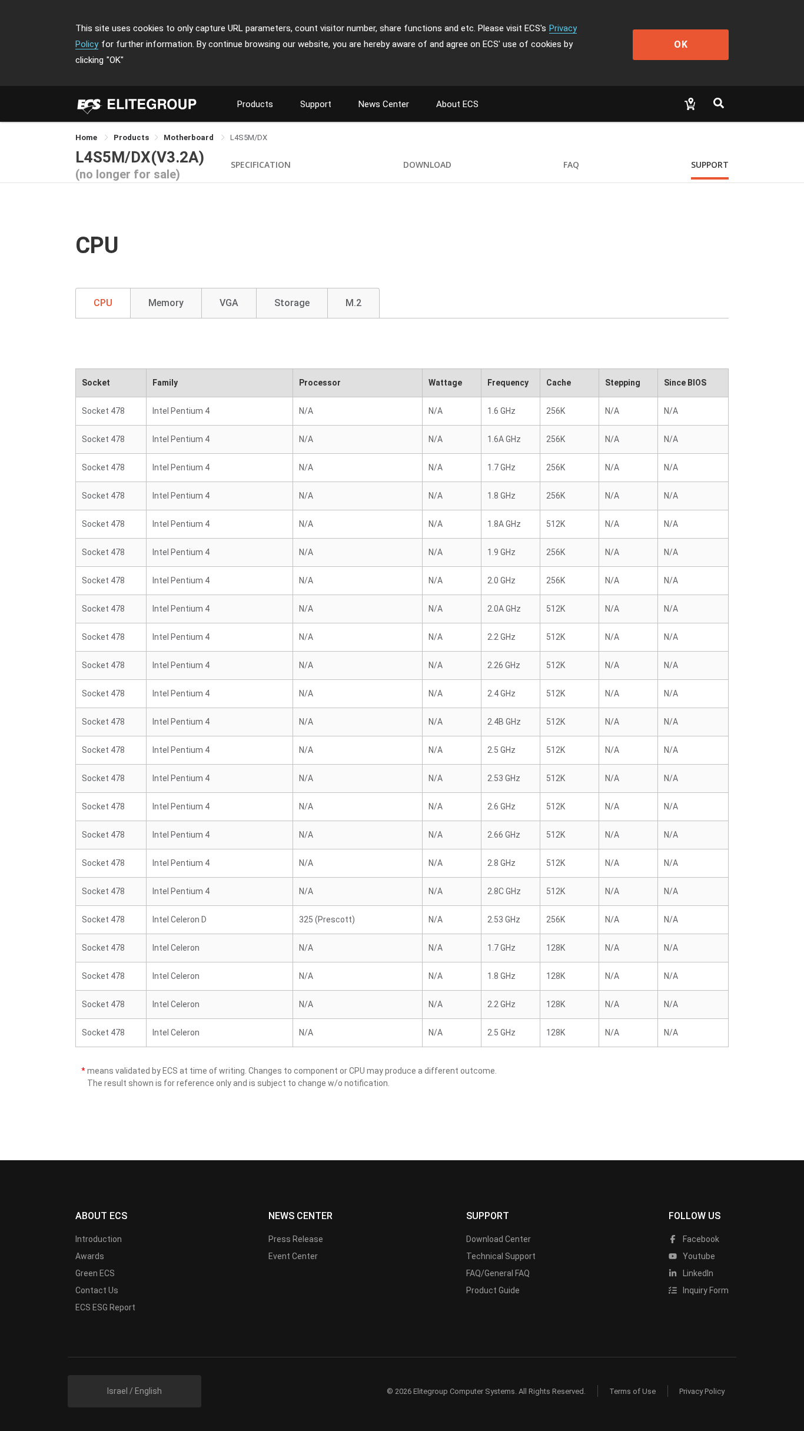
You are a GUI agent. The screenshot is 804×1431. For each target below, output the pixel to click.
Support (315, 104)
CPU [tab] (103, 302)
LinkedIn (697, 1273)
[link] (131, 137)
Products (255, 104)
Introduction (98, 1239)
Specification (261, 164)
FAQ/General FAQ (498, 1273)
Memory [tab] (166, 302)
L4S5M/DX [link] (248, 137)
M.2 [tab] (353, 302)
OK (681, 44)
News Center (383, 104)
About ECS (457, 104)
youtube (698, 1256)
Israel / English (134, 1391)
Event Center (293, 1256)
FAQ (571, 164)
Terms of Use (632, 1391)
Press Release (295, 1239)
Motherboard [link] (189, 137)
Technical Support (501, 1256)
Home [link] (87, 137)
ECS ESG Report (105, 1307)
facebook (700, 1239)
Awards (89, 1256)
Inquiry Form (705, 1290)
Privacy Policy (702, 1391)
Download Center (498, 1239)
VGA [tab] (229, 302)
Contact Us (96, 1290)
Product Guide (493, 1290)
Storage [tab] (292, 302)
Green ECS (95, 1273)
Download (427, 164)
